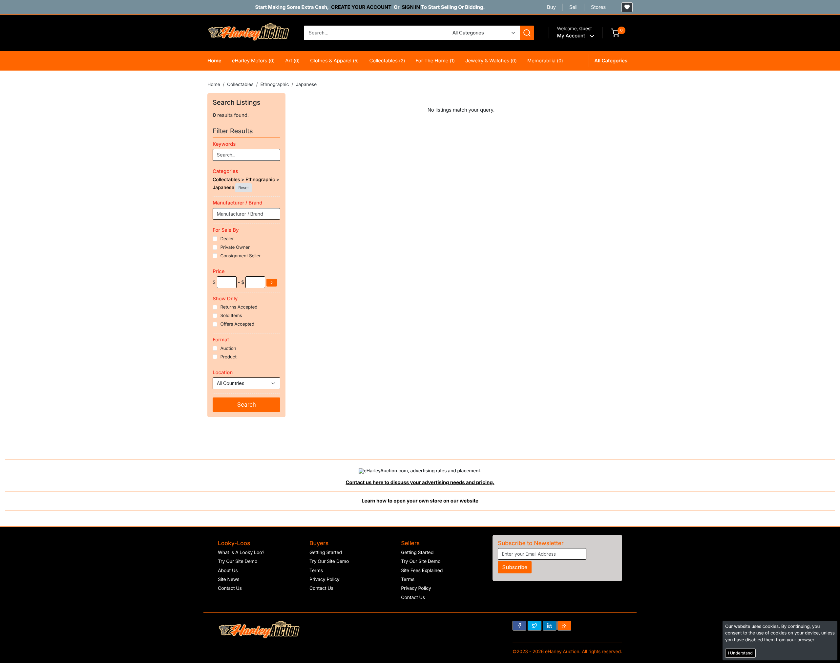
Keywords (224, 144)
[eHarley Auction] (248, 32)
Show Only (225, 298)
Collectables (387, 60)
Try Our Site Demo (237, 561)
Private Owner (235, 247)
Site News (229, 579)
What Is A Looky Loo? (241, 552)
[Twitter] (534, 626)
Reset (243, 187)
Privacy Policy (324, 579)
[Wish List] (627, 7)
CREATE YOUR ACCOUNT (361, 7)
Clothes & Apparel (334, 60)
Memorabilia (545, 60)
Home (214, 60)
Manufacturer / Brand (237, 203)
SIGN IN (411, 7)
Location (223, 372)
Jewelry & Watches (491, 60)
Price (218, 271)
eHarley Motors (253, 60)
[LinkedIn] (549, 626)
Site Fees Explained (422, 570)
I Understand (740, 653)
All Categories (610, 60)
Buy (551, 7)
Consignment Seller (240, 256)
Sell (573, 7)
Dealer (227, 239)
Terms (316, 570)
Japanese (306, 84)
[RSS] (564, 626)
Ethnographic (274, 84)
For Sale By (226, 230)
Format (221, 339)
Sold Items (231, 315)
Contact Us (230, 588)
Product (228, 357)
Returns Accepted (238, 307)
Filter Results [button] (234, 131)
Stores (598, 7)
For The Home (435, 60)
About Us (228, 570)
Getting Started (325, 552)
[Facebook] (519, 626)
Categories (225, 171)
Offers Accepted (237, 324)
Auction (228, 348)
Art (292, 60)
